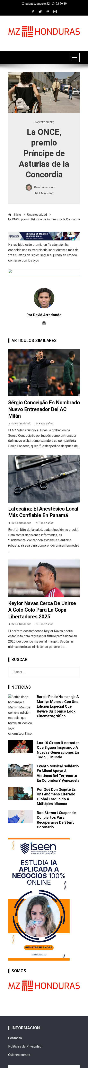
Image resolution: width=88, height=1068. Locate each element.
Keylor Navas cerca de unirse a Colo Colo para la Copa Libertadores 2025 (42, 610)
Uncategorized (44, 122)
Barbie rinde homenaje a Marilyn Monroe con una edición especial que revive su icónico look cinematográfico (58, 706)
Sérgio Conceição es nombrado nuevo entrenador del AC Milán (44, 409)
